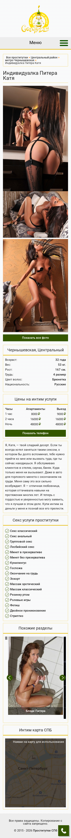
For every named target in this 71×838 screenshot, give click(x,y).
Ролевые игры (20, 600)
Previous (10, 677)
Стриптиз (16, 616)
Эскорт (15, 579)
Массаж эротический (25, 584)
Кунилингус (18, 563)
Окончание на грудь (24, 573)
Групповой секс (21, 541)
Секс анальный (21, 536)
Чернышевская (21, 350)
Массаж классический (26, 589)
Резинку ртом (19, 594)
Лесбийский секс (22, 547)
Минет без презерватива (27, 557)
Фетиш (15, 605)
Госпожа (16, 568)
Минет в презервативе (26, 552)
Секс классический (23, 531)
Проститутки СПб (45, 830)
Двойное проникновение (28, 610)
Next (62, 677)
